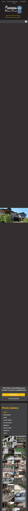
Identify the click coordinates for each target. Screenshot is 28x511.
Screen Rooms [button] (7, 420)
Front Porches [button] (7, 422)
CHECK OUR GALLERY (13, 398)
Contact (14, 3)
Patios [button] (5, 433)
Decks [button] (5, 412)
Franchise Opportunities (12, 1)
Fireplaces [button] (6, 430)
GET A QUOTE (13, 394)
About (3, 1)
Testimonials (23, 1)
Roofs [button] (5, 417)
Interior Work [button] (7, 428)
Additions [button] (6, 425)
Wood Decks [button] (7, 415)
